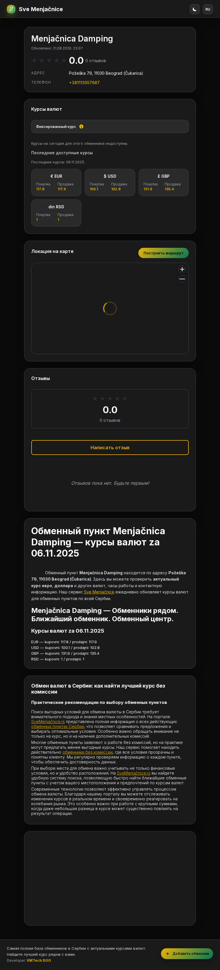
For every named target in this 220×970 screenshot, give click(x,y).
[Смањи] (182, 279)
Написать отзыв (110, 447)
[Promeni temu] (195, 9)
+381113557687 (84, 82)
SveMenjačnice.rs (48, 721)
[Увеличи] (182, 269)
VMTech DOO (39, 960)
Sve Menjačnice (41, 9)
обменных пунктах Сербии (57, 726)
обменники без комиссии (87, 752)
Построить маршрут (164, 253)
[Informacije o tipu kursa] (81, 126)
